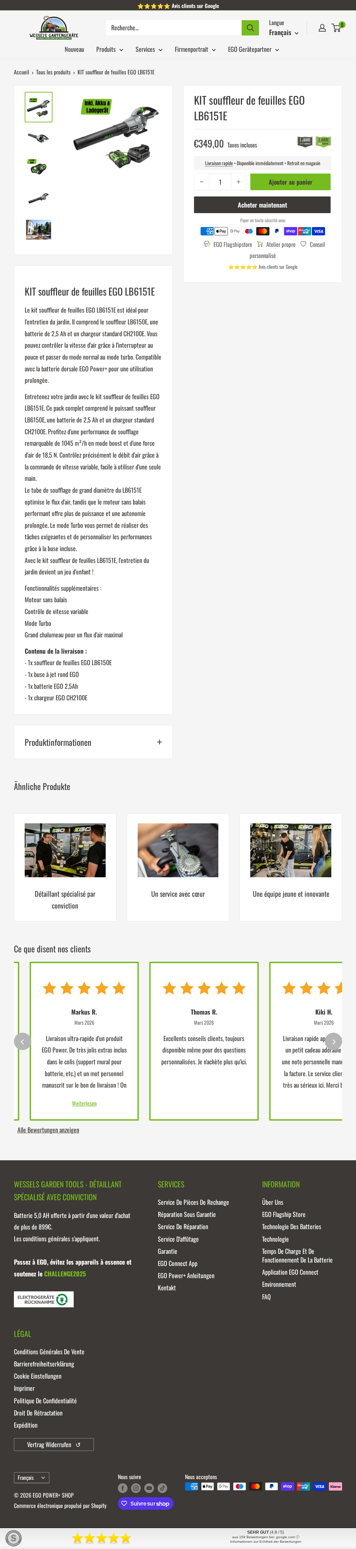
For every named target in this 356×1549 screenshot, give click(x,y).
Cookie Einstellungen (38, 1375)
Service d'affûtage (178, 1238)
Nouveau (74, 49)
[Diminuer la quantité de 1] (201, 182)
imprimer (24, 1388)
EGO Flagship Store (284, 1214)
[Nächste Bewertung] (333, 1041)
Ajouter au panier (291, 181)
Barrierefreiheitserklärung (44, 1363)
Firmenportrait (191, 49)
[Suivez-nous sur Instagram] (136, 1487)
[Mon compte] (322, 28)
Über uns (272, 1202)
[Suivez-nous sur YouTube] (149, 1487)
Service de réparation (183, 1226)
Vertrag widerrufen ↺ (54, 1444)
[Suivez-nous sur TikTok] (162, 1487)
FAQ (266, 1296)
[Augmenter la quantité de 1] (238, 182)
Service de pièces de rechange (193, 1202)
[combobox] (174, 27)
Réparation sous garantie (187, 1214)
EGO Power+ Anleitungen (186, 1275)
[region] (178, 872)
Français (26, 1477)
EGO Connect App (177, 1263)
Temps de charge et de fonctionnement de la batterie (297, 1255)
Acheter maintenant (262, 204)
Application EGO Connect (290, 1271)
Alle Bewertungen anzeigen (48, 1129)
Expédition (26, 1424)
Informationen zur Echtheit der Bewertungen (265, 1541)
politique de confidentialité (45, 1400)
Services (145, 49)
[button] (336, 28)
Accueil (21, 72)
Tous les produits (53, 72)
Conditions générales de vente (49, 1351)
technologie (275, 1238)
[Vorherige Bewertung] (22, 1041)
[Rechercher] (250, 27)
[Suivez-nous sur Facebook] (123, 1487)
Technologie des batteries (291, 1226)
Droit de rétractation (38, 1412)
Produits (106, 49)
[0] (336, 28)
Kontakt (167, 1287)
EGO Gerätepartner (250, 49)
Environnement (279, 1284)
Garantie (167, 1251)
